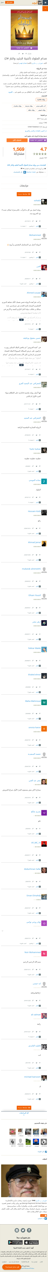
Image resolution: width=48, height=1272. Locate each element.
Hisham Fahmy (28, 1136)
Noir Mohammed (33, 952)
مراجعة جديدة (22, 194)
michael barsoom (32, 1076)
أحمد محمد (28, 1146)
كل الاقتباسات (18, 172)
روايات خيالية (31, 110)
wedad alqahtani (20, 1146)
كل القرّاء (41, 1151)
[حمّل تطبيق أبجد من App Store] (31, 1242)
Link (32, 221)
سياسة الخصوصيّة (29, 1268)
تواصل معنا (34, 1262)
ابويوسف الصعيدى (36, 1146)
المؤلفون (4, 1262)
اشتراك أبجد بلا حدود (14, 1262)
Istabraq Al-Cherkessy (44, 1146)
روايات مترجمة (29, 106)
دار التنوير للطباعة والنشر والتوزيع (36, 131)
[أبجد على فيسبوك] (29, 1230)
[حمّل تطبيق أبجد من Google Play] (15, 1242)
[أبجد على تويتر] (23, 1230)
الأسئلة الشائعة (25, 1262)
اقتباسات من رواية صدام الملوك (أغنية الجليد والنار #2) (26, 165)
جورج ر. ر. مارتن (37, 63)
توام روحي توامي (33, 922)
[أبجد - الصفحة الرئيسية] (34, 3)
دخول (2, 2)
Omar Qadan (44, 1136)
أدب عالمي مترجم (40, 106)
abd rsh (13, 1146)
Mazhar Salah (31, 172)
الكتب (41, 1262)
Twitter (23, 53)
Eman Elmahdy (36, 1136)
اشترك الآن (17, 140)
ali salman (36, 1014)
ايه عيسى (37, 983)
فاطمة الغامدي (34, 1045)
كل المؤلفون (41, 1218)
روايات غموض (41, 110)
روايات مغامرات (17, 106)
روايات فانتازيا (41, 99)
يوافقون (31, 226)
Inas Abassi (20, 1136)
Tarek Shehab (12, 1136)
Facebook (25, 53)
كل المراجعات (24, 1113)
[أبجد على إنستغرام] (16, 1230)
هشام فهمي (22, 63)
